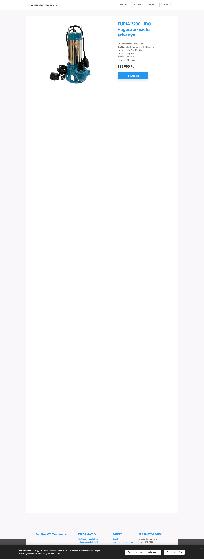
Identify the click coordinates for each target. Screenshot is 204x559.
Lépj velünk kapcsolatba (123, 542)
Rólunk (115, 539)
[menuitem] (125, 5)
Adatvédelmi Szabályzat (88, 539)
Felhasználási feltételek (88, 542)
